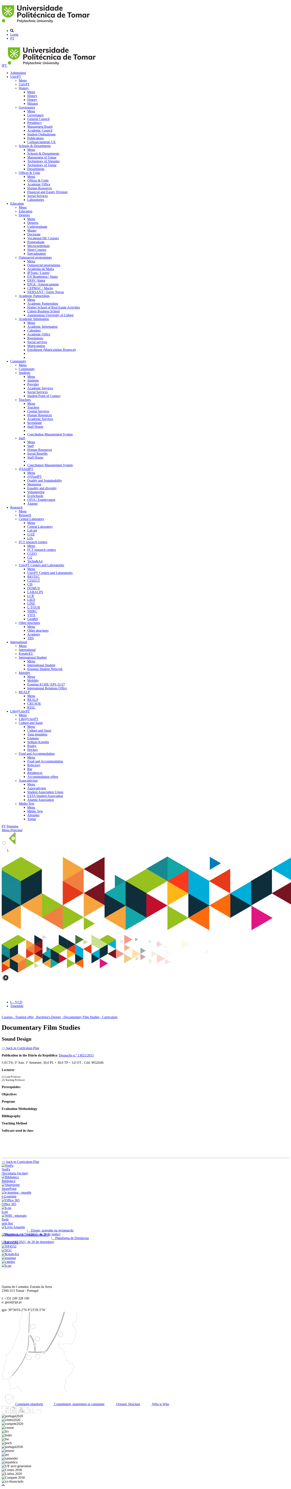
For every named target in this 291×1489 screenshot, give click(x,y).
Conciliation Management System (50, 434)
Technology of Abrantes (43, 161)
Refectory (33, 765)
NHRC (32, 611)
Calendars (34, 330)
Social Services (37, 196)
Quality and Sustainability (44, 480)
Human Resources (39, 188)
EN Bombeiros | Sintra (42, 276)
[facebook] (5, 1412)
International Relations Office (47, 688)
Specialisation (36, 253)
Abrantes (33, 815)
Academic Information (34, 319)
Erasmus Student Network (45, 669)
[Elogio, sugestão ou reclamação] (13, 1227)
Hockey (32, 750)
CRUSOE (34, 703)
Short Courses (36, 250)
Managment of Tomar (41, 157)
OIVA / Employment (41, 500)
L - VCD (16, 1002)
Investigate (34, 423)
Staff (22, 438)
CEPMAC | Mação (40, 288)
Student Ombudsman (41, 134)
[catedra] (8, 1262)
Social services (37, 342)
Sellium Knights (38, 742)
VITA (31, 615)
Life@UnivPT (20, 711)
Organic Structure (127, 1404)
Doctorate (33, 234)
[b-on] (6, 1265)
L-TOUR (33, 607)
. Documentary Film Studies (80, 1017)
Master (31, 230)
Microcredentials (38, 246)
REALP (24, 692)
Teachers (25, 400)
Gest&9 (32, 619)
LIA (30, 538)
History (24, 88)
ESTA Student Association (45, 796)
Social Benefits (37, 453)
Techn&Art (35, 561)
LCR (30, 596)
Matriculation (36, 346)
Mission (32, 103)
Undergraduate (37, 226)
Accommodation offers (42, 776)
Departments (35, 169)
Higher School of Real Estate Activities (53, 307)
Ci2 (29, 557)
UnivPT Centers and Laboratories (41, 565)
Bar (29, 769)
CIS (30, 584)
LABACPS (35, 592)
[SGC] (7, 1250)
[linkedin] (29, 1412)
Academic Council (39, 130)
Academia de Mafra (40, 269)
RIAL (31, 707)
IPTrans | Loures (38, 273)
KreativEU (26, 653)
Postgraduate (36, 242)
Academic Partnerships (34, 296)
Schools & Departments (35, 146)
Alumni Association (40, 800)
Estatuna (33, 738)
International (18, 642)
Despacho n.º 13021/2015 (76, 1055)
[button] (3, 1485)
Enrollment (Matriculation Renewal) (51, 350)
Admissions (18, 73)
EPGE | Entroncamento (43, 284)
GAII (31, 534)
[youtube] (21, 1412)
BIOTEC (33, 576)
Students (24, 373)
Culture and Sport (31, 723)
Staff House (35, 426)
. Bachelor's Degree (48, 1017)
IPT (5, 65)
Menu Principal (12, 830)
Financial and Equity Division (47, 192)
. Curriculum (108, 1017)
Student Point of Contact (43, 396)
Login (14, 34)
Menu (23, 80)
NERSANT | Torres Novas (45, 292)
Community (18, 361)
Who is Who (160, 1404)
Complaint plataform (28, 1404)
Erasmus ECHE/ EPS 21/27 (46, 684)
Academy (33, 634)
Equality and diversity (42, 488)
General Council (38, 119)
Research (16, 507)
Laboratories (35, 200)
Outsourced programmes (35, 257)
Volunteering (36, 492)
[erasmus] (9, 1258)
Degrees (24, 215)
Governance (27, 107)
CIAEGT (33, 580)
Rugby (31, 746)
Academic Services (40, 388)
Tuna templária (37, 734)
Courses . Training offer (18, 1017)
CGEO (32, 553)
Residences (34, 773)
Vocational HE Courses (43, 238)
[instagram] (13, 1412)
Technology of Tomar (41, 165)
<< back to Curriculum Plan (20, 1048)
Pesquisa (12, 826)
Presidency (34, 123)
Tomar (31, 819)
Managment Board (39, 126)
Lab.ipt (32, 530)
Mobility (24, 673)
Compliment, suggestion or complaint (78, 1404)
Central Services (38, 411)
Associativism (28, 780)
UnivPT (15, 76)
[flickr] (37, 1412)
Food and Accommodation (37, 753)
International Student (33, 657)
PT (12, 38)
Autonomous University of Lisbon (50, 315)
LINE (31, 603)
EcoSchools (35, 496)
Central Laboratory (31, 519)
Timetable (16, 1006)
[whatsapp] (45, 1412)
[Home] (46, 23)
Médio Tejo (26, 803)
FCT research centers (33, 542)
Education (17, 203)
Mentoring (34, 484)
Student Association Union (45, 792)
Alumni (32, 503)
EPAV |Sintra (36, 280)
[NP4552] (9, 1246)
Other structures (29, 623)
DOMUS (33, 588)
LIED (31, 600)
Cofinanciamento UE (41, 142)
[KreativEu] (10, 1254)
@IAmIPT (26, 469)
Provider (33, 384)
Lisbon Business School (43, 311)
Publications (35, 138)
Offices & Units (29, 173)
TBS (30, 638)
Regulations (35, 338)
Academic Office (38, 184)
